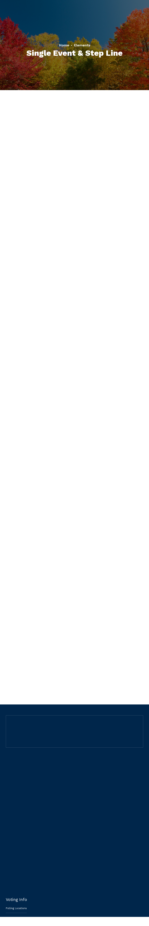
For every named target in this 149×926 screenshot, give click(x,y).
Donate (10, 884)
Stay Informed (14, 866)
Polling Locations (16, 908)
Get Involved (13, 875)
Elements (82, 45)
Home (64, 45)
